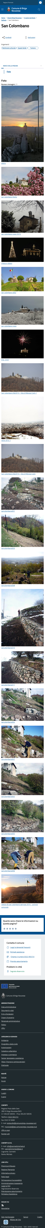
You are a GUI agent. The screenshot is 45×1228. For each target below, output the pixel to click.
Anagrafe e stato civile (9, 1044)
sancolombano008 (8, 585)
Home (3, 18)
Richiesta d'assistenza (9, 1194)
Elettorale (5, 1065)
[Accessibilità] (6, 1222)
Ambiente (4, 1040)
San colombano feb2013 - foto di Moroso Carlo (18, 473)
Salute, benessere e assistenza (12, 1058)
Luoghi (3, 1093)
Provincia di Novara (8, 1166)
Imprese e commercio (9, 1054)
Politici (3, 1024)
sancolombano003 (8, 548)
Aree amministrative (8, 1007)
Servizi (25, 1217)
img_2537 (5, 359)
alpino (3, 163)
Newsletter (5, 1208)
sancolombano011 (8, 685)
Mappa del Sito (15, 1219)
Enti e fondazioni (7, 1014)
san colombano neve (8, 326)
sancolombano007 (8, 759)
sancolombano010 (8, 647)
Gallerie (3, 20)
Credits (39, 1217)
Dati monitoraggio (7, 1217)
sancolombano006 (8, 870)
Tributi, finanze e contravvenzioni (13, 1061)
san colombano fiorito (9, 197)
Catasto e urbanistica (9, 1051)
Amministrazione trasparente (11, 1183)
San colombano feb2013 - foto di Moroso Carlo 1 (19, 393)
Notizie (3, 1077)
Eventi (3, 1096)
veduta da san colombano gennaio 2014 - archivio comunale (19, 905)
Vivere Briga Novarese (14, 18)
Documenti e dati (7, 1010)
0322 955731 (13, 1117)
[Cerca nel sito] (38, 9)
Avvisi (3, 1081)
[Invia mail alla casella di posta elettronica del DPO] (16, 1146)
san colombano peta (8, 292)
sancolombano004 (8, 722)
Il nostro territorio (29, 18)
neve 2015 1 (6, 440)
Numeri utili (5, 1133)
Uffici (3, 1028)
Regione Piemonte (8, 3)
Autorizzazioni (6, 1047)
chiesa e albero (6, 263)
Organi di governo (7, 1017)
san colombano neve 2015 (11, 234)
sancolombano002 (8, 796)
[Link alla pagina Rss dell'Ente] (2, 1205)
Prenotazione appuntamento (11, 1191)
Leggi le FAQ (5, 1186)
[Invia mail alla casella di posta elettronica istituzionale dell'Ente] (21, 1123)
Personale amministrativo (10, 1021)
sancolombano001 (8, 511)
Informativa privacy (8, 1173)
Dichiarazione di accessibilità (11, 1180)
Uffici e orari (5, 1130)
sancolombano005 (8, 833)
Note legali (5, 1176)
